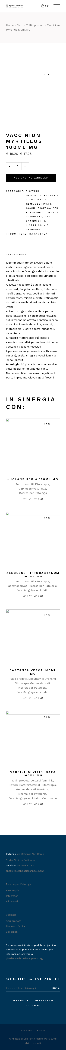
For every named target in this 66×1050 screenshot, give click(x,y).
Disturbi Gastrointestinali (24, 785)
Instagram (44, 1000)
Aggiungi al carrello (31, 178)
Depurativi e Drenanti (42, 678)
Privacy (41, 1030)
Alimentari (12, 901)
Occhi (31, 208)
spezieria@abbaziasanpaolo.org (25, 870)
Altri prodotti (13, 920)
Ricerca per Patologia (33, 493)
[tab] (16, 254)
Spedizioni (12, 931)
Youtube (33, 1005)
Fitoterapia (36, 199)
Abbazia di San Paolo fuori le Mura (31, 1038)
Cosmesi (11, 914)
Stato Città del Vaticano (20, 860)
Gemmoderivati (38, 204)
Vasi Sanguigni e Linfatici (39, 220)
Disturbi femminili (42, 780)
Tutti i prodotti (25, 484)
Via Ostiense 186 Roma (30, 854)
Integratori (12, 895)
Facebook (20, 1000)
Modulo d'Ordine (16, 926)
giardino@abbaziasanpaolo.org (24, 958)
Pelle (42, 488)
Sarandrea (38, 234)
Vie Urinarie (49, 798)
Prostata (42, 789)
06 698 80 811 (25, 865)
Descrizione (16, 254)
